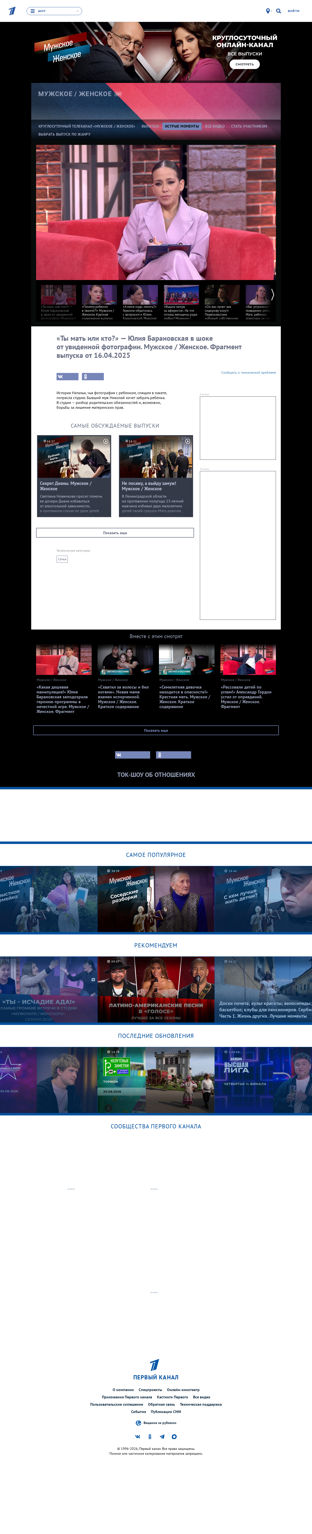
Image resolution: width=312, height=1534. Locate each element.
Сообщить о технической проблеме (248, 372)
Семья (62, 559)
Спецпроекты (150, 1389)
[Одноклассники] (93, 376)
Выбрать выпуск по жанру (64, 134)
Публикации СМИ (166, 1411)
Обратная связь (161, 1404)
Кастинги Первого (172, 1396)
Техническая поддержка (201, 1404)
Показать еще (115, 532)
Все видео (201, 1396)
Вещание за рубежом (160, 1423)
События (138, 1411)
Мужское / (75, 94)
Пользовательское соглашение (116, 1404)
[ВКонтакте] (67, 376)
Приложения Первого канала (127, 1396)
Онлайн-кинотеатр (183, 1389)
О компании (123, 1389)
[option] (58, 304)
